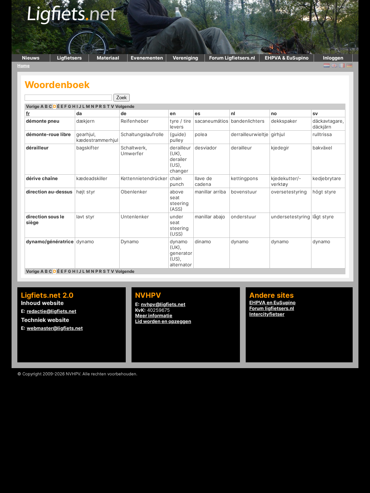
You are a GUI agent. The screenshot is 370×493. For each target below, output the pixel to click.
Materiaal (108, 58)
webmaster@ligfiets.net (55, 328)
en (173, 113)
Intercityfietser (266, 314)
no (274, 113)
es (197, 113)
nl (233, 113)
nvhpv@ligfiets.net (163, 304)
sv (315, 113)
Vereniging (185, 58)
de (123, 113)
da (79, 113)
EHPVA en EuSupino (272, 302)
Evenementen (147, 58)
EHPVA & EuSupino (287, 58)
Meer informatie (153, 315)
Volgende (124, 106)
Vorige (32, 106)
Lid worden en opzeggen (163, 321)
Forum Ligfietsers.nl (232, 58)
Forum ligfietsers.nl (271, 308)
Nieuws (30, 58)
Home (23, 65)
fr (28, 113)
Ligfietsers (69, 58)
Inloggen (333, 58)
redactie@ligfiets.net (51, 311)
